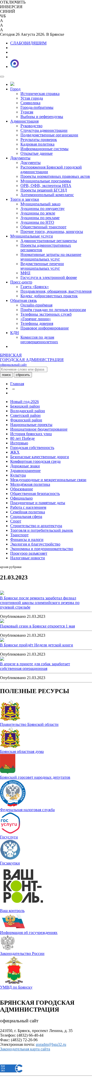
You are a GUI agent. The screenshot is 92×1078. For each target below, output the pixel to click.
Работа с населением (28, 507)
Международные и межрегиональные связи (48, 480)
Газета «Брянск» (34, 287)
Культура (18, 475)
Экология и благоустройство (35, 544)
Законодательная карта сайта (25, 1049)
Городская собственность (32, 447)
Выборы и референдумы (41, 116)
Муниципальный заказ (40, 204)
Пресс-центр (21, 282)
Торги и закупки (24, 199)
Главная (17, 384)
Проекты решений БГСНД (43, 190)
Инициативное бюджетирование (38, 429)
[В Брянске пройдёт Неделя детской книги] (2, 640)
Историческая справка (40, 93)
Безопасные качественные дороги (39, 457)
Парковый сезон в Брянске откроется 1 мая (37, 626)
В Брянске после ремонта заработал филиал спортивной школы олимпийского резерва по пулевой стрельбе (39, 602)
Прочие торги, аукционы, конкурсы (51, 231)
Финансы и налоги (26, 539)
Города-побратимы (36, 107)
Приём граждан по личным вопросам (53, 309)
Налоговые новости (27, 558)
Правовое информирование (44, 328)
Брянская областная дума (22, 751)
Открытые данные (36, 153)
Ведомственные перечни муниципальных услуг (42, 266)
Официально (21, 498)
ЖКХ (15, 452)
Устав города (31, 98)
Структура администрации (43, 130)
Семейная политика (27, 512)
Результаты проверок (38, 139)
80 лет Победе (22, 438)
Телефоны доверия (36, 323)
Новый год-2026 (24, 401)
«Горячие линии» (35, 319)
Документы (20, 158)
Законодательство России (22, 953)
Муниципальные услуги (31, 236)
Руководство (31, 126)
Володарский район (27, 411)
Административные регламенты (48, 241)
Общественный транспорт (43, 227)
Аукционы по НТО (37, 222)
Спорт (15, 521)
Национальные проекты (31, 424)
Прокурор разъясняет (28, 553)
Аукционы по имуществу (42, 208)
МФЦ (25, 273)
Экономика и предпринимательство (41, 549)
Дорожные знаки (25, 466)
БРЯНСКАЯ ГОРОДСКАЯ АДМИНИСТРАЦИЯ (32, 359)
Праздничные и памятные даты (37, 503)
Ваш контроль (12, 910)
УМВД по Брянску (16, 987)
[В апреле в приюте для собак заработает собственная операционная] (2, 659)
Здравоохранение (25, 470)
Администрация (24, 121)
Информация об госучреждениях (28, 932)
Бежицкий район (25, 406)
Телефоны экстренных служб (46, 314)
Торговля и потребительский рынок (41, 530)
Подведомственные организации (49, 135)
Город (15, 89)
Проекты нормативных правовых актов (55, 176)
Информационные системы (44, 149)
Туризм (26, 112)
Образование (21, 489)
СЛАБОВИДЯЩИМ (28, 43)
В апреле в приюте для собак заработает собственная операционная (35, 666)
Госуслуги (9, 837)
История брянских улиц (31, 434)
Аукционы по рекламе (40, 218)
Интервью (19, 443)
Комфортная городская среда (35, 461)
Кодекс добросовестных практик (49, 296)
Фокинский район (26, 420)
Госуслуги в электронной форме (48, 277)
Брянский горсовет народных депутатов (35, 777)
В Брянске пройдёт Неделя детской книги (36, 645)
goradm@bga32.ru (51, 1044)
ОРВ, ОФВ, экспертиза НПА (45, 185)
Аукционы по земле (37, 213)
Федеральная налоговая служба (27, 810)
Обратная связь (23, 300)
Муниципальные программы (45, 181)
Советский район (25, 415)
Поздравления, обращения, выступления (55, 291)
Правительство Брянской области (29, 724)
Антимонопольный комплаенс (47, 195)
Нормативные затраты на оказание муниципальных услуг (50, 256)
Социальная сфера (26, 516)
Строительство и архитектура (36, 526)
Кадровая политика (37, 144)
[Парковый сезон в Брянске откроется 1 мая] (2, 621)
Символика (30, 103)
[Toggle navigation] (2, 76)
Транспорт (19, 535)
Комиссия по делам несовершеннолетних (39, 339)
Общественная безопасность (35, 493)
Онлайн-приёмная (36, 305)
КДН (14, 332)
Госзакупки (10, 863)
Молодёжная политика (30, 484)
